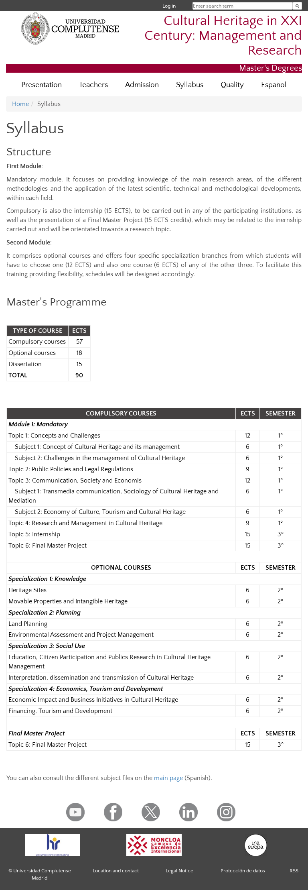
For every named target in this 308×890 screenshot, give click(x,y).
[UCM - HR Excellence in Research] (52, 845)
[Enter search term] (297, 6)
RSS (294, 871)
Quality (232, 85)
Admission (142, 85)
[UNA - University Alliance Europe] (256, 845)
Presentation (41, 85)
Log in (169, 5)
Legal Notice (179, 871)
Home (20, 104)
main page (168, 778)
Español (274, 85)
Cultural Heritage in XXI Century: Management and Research (223, 36)
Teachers (93, 85)
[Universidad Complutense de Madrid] (70, 28)
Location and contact (116, 871)
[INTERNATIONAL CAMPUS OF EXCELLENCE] (154, 845)
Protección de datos (243, 871)
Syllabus (189, 85)
